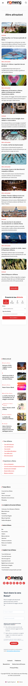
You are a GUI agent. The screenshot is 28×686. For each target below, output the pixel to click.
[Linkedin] (10, 583)
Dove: (4, 306)
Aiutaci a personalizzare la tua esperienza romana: (12, 624)
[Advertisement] (14, 340)
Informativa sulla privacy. (13, 650)
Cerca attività (13, 317)
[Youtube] (20, 583)
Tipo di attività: (6, 311)
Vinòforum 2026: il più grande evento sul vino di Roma (8, 377)
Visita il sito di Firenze (18, 664)
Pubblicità (18, 660)
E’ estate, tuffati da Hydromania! (12, 145)
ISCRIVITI (14, 643)
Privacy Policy (14, 667)
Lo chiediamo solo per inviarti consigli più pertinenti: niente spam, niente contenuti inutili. (14, 640)
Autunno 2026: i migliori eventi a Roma (7, 367)
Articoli (4, 35)
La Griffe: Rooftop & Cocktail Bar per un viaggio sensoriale (8, 397)
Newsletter (6, 664)
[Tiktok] (24, 583)
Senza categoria (7, 414)
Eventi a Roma (6, 363)
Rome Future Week (8, 387)
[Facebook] (4, 583)
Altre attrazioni (6, 61)
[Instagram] (17, 583)
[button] (14, 288)
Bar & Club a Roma (7, 393)
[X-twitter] (7, 583)
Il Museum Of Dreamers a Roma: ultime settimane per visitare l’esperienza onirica (12, 92)
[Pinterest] (14, 583)
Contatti (9, 660)
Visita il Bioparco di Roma (10, 274)
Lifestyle (5, 423)
